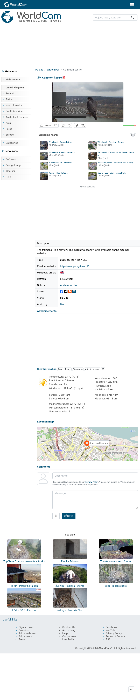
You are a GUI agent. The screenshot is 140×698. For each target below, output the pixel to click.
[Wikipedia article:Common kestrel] (62, 272)
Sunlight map (13, 165)
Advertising (68, 630)
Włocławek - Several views (60, 142)
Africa (9, 99)
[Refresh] (103, 369)
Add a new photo (69, 285)
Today (68, 369)
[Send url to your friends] (74, 291)
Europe (10, 134)
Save (70, 516)
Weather (10, 171)
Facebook (111, 627)
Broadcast (24, 630)
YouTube (111, 630)
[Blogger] (70, 291)
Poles (9, 128)
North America (14, 105)
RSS (108, 639)
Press (22, 639)
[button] (77, 125)
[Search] (132, 17)
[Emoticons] (56, 516)
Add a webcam (27, 633)
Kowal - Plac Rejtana (58, 173)
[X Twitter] (65, 291)
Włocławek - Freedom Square (110, 142)
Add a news (25, 636)
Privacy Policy (91, 482)
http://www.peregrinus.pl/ (74, 266)
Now (60, 369)
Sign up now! (26, 627)
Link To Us (68, 639)
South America (14, 111)
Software (11, 159)
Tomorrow (78, 369)
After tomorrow (92, 369)
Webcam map (13, 79)
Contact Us (68, 627)
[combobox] (115, 17)
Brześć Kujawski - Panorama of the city (115, 162)
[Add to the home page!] (69, 125)
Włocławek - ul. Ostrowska (61, 162)
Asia (8, 122)
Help (8, 177)
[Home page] (16, 4)
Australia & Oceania (17, 117)
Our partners (69, 636)
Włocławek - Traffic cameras (62, 152)
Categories (12, 142)
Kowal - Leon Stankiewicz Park (111, 173)
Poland (9, 93)
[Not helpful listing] (56, 125)
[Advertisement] (70, 45)
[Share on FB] (61, 291)
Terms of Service (115, 636)
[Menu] (131, 4)
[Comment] (63, 125)
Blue (62, 304)
